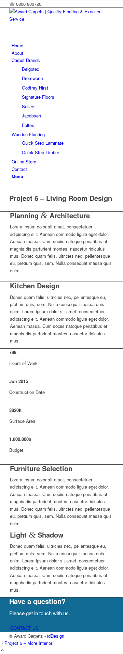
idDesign (55, 636)
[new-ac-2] (60, 19)
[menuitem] (63, 45)
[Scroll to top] (2, 650)
